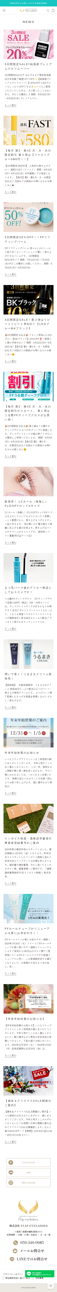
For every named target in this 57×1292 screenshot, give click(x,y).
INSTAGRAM (28, 1182)
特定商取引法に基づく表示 (17, 1277)
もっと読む (10, 105)
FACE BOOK (28, 1162)
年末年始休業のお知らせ (22, 752)
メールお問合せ (32, 1250)
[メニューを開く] (4, 10)
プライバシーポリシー (13, 1274)
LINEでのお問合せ (32, 1258)
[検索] (48, 10)
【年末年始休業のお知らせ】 (25, 1018)
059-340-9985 (32, 1242)
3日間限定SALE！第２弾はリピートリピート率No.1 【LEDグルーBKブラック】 (27, 324)
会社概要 (39, 1277)
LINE (28, 1172)
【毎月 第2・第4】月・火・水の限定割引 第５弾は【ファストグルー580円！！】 (28, 155)
